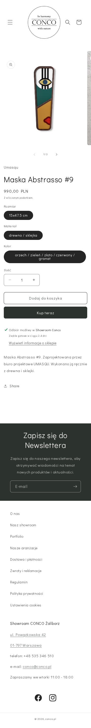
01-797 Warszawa (26, 645)
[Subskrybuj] (75, 486)
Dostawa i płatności (26, 559)
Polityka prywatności (26, 593)
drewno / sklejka (23, 235)
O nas (15, 513)
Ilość (7, 270)
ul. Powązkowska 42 (28, 634)
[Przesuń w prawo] (56, 154)
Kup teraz (45, 312)
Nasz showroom (23, 524)
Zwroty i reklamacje (25, 570)
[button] (10, 22)
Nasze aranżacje (24, 547)
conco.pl (50, 719)
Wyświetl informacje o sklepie (32, 342)
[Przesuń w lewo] (34, 154)
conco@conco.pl (37, 666)
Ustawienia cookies (25, 605)
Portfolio (16, 536)
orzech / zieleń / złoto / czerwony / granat (45, 257)
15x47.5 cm (18, 215)
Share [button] (14, 385)
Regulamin (19, 582)
